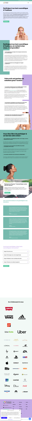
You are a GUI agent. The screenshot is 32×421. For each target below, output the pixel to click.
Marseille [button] (14, 404)
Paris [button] (13, 402)
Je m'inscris (6, 21)
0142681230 (20, 0)
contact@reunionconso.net (7, 407)
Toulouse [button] (20, 406)
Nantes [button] (20, 404)
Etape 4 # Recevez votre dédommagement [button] (12, 262)
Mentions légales (26, 419)
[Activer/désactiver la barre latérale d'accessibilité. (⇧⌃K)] (30, 419)
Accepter (4, 417)
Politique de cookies (10, 419)
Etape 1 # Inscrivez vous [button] (8, 251)
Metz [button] (26, 404)
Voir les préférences (17, 417)
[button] (19, 410)
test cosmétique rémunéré (13, 90)
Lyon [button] (13, 406)
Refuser (10, 417)
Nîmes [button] (27, 406)
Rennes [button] (27, 402)
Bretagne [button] (20, 413)
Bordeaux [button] (20, 402)
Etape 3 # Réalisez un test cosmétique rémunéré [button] (12, 258)
